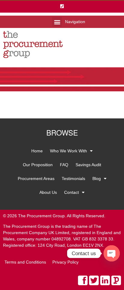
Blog (96, 178)
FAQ (64, 164)
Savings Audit (88, 164)
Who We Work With (68, 150)
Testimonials (73, 178)
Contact (71, 192)
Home (37, 150)
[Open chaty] (112, 253)
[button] (57, 22)
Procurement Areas (36, 178)
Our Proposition (38, 164)
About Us (48, 192)
